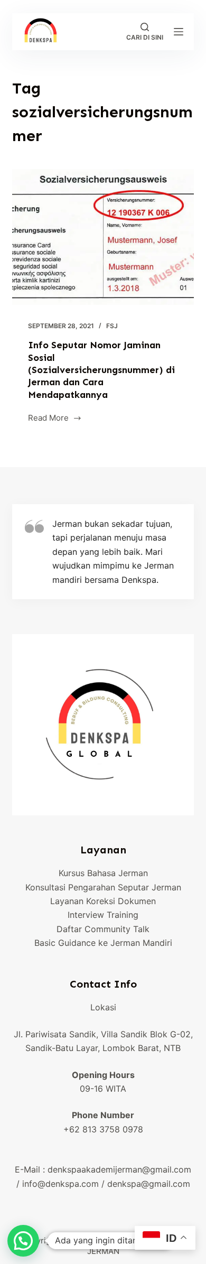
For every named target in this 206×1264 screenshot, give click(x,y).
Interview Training (103, 914)
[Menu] (178, 31)
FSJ (112, 326)
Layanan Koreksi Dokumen (103, 901)
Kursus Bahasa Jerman (103, 873)
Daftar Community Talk (103, 929)
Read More (55, 419)
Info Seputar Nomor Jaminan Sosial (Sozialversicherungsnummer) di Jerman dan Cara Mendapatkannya (101, 370)
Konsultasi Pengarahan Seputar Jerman (103, 887)
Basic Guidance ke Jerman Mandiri (103, 942)
